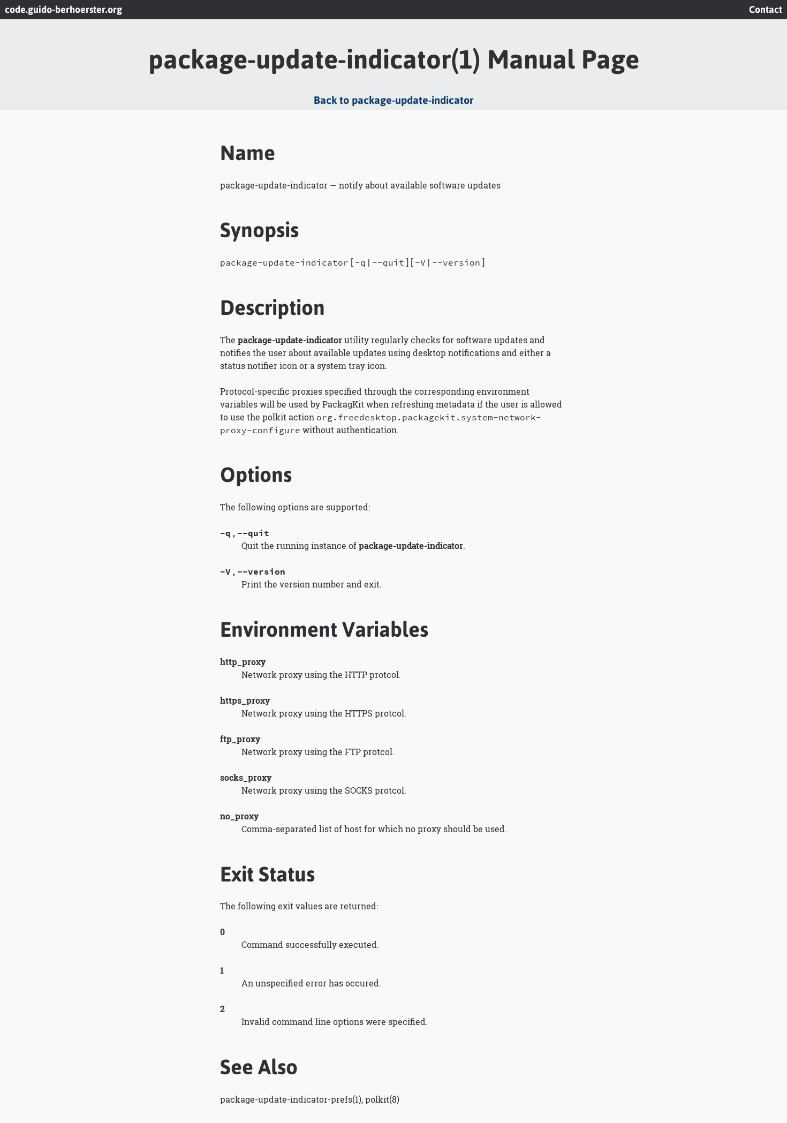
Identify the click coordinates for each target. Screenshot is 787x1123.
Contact (765, 9)
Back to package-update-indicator (393, 100)
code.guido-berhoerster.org (63, 9)
